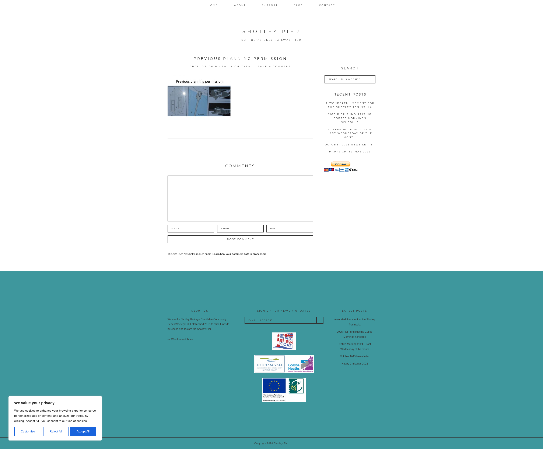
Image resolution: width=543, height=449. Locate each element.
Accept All (83, 431)
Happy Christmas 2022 (350, 151)
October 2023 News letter (350, 144)
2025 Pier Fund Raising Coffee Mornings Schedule (350, 118)
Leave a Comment (273, 66)
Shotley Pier (271, 31)
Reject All (56, 431)
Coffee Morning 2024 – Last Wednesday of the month (350, 133)
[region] (55, 418)
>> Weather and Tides (180, 339)
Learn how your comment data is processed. (239, 254)
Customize (28, 431)
